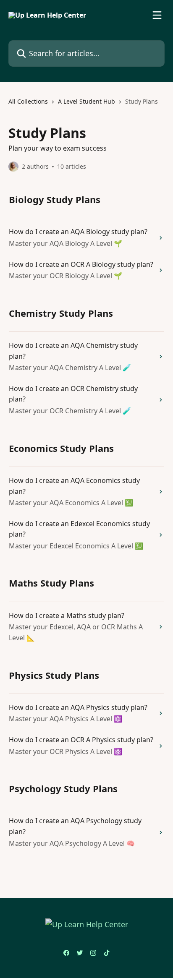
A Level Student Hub (86, 101)
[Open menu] (157, 15)
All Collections (28, 101)
